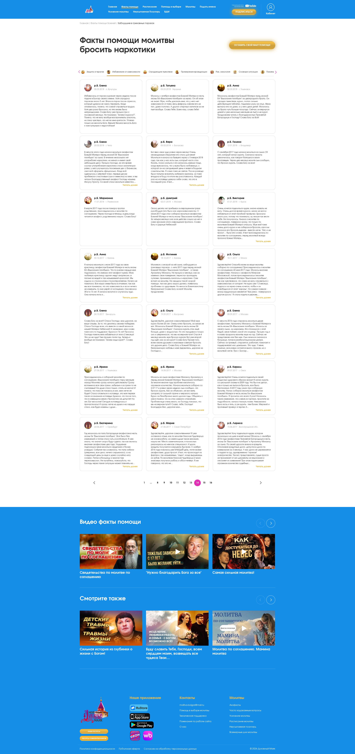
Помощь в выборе (171, 7)
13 (191, 483)
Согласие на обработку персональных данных (170, 749)
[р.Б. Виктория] (222, 200)
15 (204, 483)
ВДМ (166, 12)
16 (211, 483)
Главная (112, 7)
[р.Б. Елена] (89, 144)
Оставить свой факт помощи (252, 45)
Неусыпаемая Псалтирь (146, 12)
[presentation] (79, 71)
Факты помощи (129, 7)
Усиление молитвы (118, 12)
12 (184, 483)
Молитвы (190, 7)
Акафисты (235, 705)
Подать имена (208, 7)
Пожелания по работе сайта (195, 721)
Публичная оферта (129, 749)
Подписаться (244, 12)
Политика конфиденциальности (97, 749)
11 (177, 483)
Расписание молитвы (241, 721)
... (151, 483)
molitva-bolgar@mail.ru (192, 705)
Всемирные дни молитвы (243, 732)
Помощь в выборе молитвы (194, 710)
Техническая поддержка (193, 716)
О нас (183, 727)
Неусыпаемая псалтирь (243, 727)
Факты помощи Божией (103, 23)
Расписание (150, 7)
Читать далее (130, 185)
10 (171, 483)
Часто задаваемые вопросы (245, 710)
